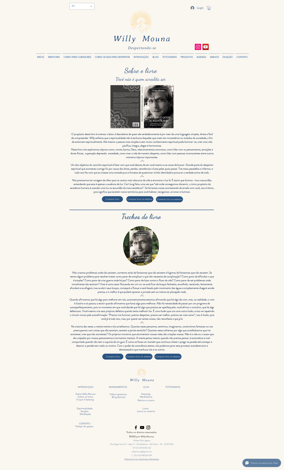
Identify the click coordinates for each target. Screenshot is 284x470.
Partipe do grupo (84, 426)
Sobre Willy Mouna (85, 394)
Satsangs (146, 394)
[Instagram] (198, 47)
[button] (209, 8)
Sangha (84, 411)
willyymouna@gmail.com (142, 451)
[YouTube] (205, 47)
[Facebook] (135, 427)
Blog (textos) (118, 397)
